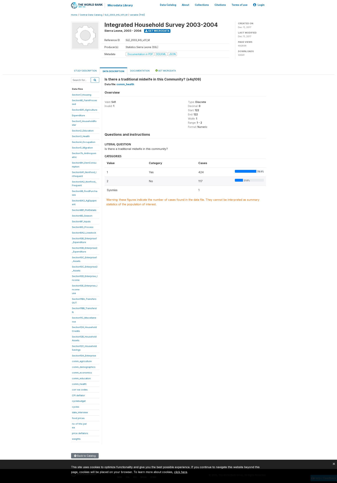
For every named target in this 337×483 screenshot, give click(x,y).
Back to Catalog (86, 455)
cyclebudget (79, 401)
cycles (75, 406)
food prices (78, 418)
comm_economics (82, 372)
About (185, 5)
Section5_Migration (82, 147)
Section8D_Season (82, 215)
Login (261, 5)
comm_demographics (83, 367)
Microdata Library (120, 5)
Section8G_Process (82, 227)
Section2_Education (83, 130)
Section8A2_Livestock (84, 232)
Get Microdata (159, 30)
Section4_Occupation (83, 142)
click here (180, 472)
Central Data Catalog (91, 14)
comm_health (79, 384)
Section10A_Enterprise (84, 355)
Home (74, 14)
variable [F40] (137, 14)
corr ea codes (80, 389)
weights (76, 438)
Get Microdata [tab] (167, 70)
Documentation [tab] (140, 70)
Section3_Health (81, 136)
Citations (220, 5)
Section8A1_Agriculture (84, 109)
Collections (202, 5)
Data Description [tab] (113, 71)
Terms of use (239, 5)
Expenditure (78, 115)
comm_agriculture (82, 361)
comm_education (81, 378)
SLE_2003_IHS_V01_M (116, 14)
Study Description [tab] (85, 70)
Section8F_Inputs (81, 221)
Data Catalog (168, 5)
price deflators (80, 433)
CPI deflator (78, 395)
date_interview (80, 412)
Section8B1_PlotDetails (84, 210)
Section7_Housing (81, 94)
